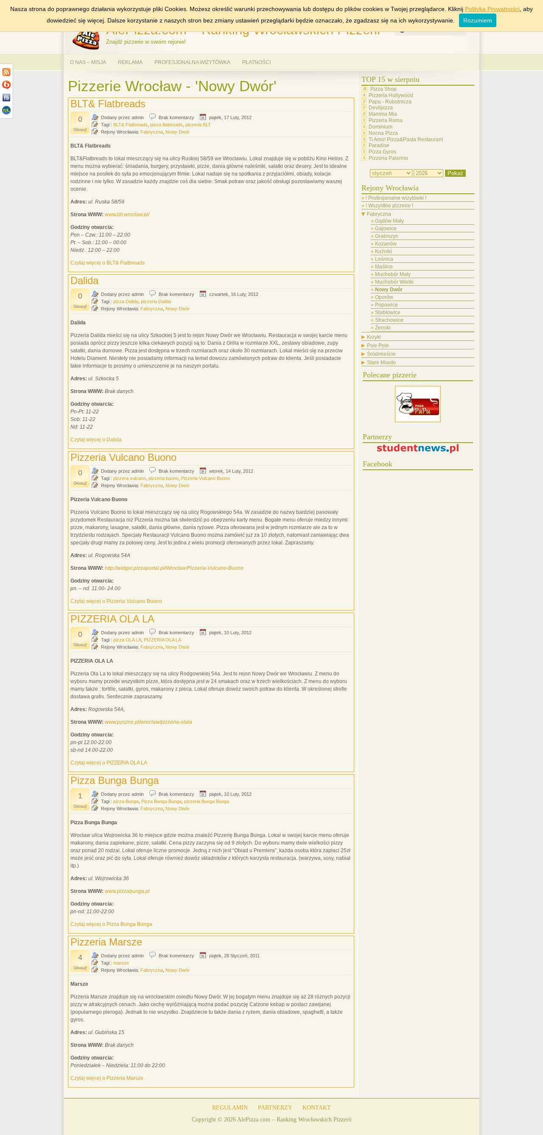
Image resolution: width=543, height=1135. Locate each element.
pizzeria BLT (198, 124)
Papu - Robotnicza (390, 101)
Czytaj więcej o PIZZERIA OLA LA (108, 763)
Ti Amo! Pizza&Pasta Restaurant (406, 139)
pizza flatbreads (166, 124)
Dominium (380, 127)
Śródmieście (381, 354)
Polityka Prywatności (492, 9)
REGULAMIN (230, 1107)
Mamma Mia (383, 114)
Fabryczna (151, 131)
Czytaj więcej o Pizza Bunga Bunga (111, 924)
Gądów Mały (389, 221)
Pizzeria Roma (386, 120)
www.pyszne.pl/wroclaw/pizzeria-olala (148, 722)
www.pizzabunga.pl (127, 891)
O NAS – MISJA (88, 62)
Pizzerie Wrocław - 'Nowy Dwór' (172, 86)
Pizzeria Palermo (388, 158)
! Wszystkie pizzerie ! (389, 206)
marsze (121, 962)
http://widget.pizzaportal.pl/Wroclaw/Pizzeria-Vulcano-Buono (174, 568)
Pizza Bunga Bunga (114, 780)
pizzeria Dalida (156, 301)
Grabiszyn (386, 236)
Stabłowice (387, 312)
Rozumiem (477, 20)
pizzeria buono (163, 478)
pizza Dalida (125, 301)
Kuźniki (383, 251)
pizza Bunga (126, 801)
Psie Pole (378, 346)
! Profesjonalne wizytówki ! (396, 198)
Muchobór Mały (393, 274)
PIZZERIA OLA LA (112, 619)
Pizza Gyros (382, 152)
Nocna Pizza (383, 133)
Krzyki (374, 337)
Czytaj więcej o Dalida (96, 440)
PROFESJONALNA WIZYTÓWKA (192, 62)
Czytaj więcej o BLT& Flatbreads (107, 263)
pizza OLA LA (127, 639)
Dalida (84, 280)
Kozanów (386, 244)
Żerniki (383, 328)
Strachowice (389, 320)
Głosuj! (80, 129)
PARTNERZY (275, 1107)
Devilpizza (381, 108)
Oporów (384, 297)
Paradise (379, 145)
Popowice (386, 305)
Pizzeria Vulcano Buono (123, 457)
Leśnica (384, 259)
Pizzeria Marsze (106, 942)
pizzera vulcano (129, 478)
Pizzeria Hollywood (391, 95)
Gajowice (386, 228)
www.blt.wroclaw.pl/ (127, 215)
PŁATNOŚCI (256, 62)
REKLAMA (130, 62)
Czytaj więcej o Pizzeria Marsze (106, 1078)
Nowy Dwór (177, 131)
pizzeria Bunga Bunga (206, 801)
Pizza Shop (383, 89)
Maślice (384, 267)
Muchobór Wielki (394, 282)
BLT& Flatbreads (108, 103)
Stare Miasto (381, 362)
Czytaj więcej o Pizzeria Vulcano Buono (116, 601)
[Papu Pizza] (418, 421)
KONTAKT (316, 1107)
